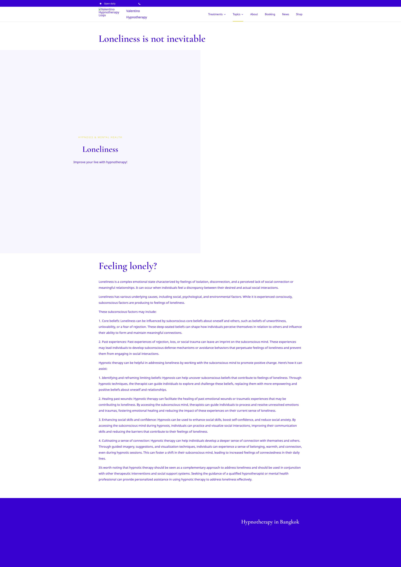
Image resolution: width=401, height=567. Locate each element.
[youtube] (301, 4)
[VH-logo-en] (122, 520)
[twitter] (296, 4)
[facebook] (291, 4)
